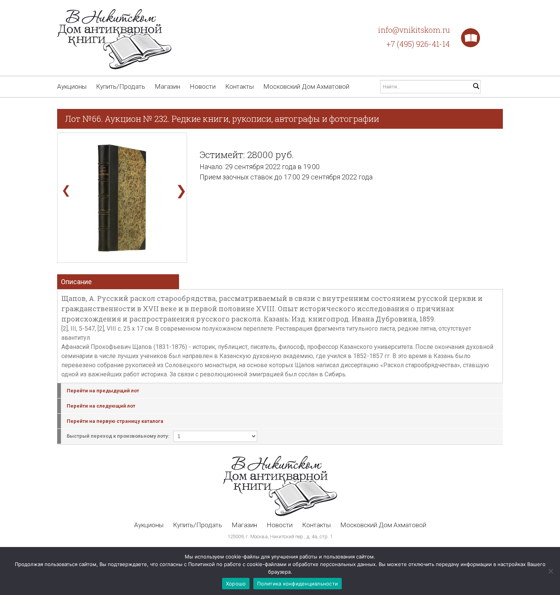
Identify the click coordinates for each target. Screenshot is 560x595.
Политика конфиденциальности (297, 584)
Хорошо (236, 584)
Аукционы (71, 86)
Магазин (167, 86)
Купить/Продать (120, 86)
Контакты (239, 86)
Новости (203, 86)
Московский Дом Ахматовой (306, 86)
